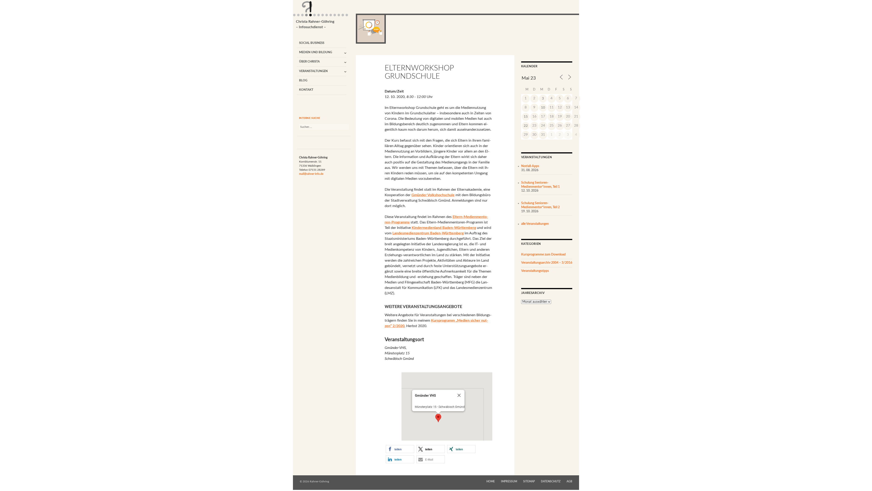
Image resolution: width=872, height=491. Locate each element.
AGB (569, 481)
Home (490, 481)
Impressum (509, 481)
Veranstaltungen (313, 71)
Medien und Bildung (315, 52)
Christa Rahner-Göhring (315, 24)
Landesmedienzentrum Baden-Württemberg (428, 233)
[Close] (458, 395)
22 (526, 126)
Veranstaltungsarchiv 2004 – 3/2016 (546, 262)
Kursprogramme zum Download (543, 254)
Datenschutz (550, 481)
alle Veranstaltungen (535, 223)
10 (543, 107)
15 (526, 116)
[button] (438, 418)
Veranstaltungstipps (535, 271)
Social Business (311, 43)
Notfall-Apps (530, 166)
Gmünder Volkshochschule (433, 195)
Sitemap (529, 481)
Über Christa (309, 61)
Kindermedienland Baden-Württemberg (444, 228)
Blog (303, 80)
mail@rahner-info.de (311, 174)
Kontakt (306, 89)
